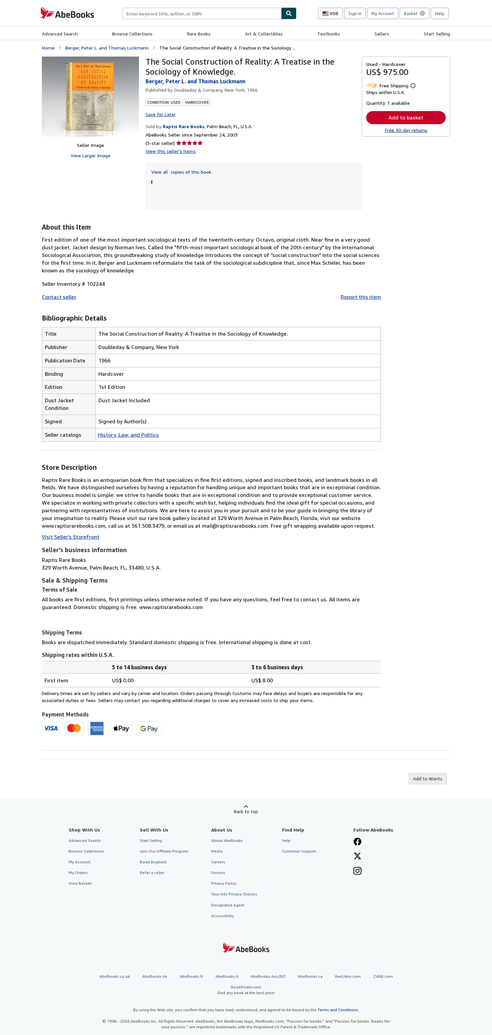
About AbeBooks (227, 840)
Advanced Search (60, 33)
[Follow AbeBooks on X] (357, 856)
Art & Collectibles (264, 33)
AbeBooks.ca (310, 976)
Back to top (246, 811)
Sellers (382, 33)
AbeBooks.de (154, 976)
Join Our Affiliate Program (164, 851)
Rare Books (199, 33)
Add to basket (406, 117)
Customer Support (299, 851)
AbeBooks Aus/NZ (268, 976)
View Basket (80, 883)
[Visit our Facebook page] (357, 842)
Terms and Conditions (338, 1009)
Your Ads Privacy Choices (234, 893)
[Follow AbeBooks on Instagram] (357, 872)
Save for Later (161, 114)
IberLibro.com (348, 976)
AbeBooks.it (227, 976)
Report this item (361, 296)
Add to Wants (427, 778)
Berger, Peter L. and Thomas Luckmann (107, 48)
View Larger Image (90, 155)
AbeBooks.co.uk (114, 976)
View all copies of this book (181, 172)
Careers (218, 861)
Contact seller (59, 296)
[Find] (288, 13)
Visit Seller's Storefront (70, 536)
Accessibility (222, 915)
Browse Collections (132, 33)
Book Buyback (153, 861)
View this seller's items (171, 151)
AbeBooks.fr (191, 976)
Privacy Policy (223, 883)
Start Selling (437, 33)
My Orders (78, 872)
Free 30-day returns (406, 130)
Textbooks (328, 33)
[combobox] (201, 13)
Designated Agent (227, 905)
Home (48, 48)
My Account (383, 13)
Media (217, 851)
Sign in (354, 13)
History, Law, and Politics (128, 434)
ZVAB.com (383, 976)
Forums (218, 872)
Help (439, 13)
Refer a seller (152, 872)
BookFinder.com (246, 989)
